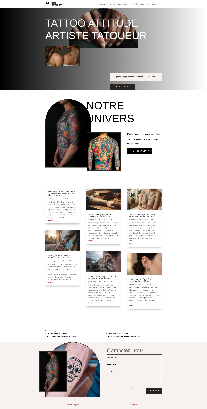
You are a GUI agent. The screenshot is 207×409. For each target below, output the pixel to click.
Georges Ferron (55, 261)
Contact (134, 405)
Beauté (126, 4)
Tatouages (103, 4)
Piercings (112, 4)
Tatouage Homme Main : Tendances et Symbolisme (59, 256)
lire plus (50, 220)
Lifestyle (135, 4)
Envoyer (154, 391)
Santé (142, 4)
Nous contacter (152, 4)
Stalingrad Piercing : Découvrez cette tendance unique (102, 277)
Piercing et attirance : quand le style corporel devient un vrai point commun (61, 193)
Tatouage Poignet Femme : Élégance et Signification (100, 215)
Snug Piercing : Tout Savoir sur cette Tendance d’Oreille (143, 280)
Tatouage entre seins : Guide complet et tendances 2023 (142, 215)
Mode (120, 4)
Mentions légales (73, 405)
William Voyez (55, 199)
